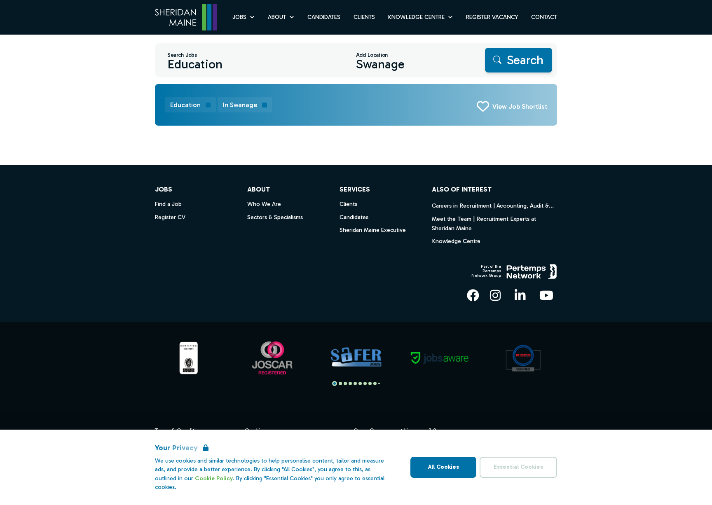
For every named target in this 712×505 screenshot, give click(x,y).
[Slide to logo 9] (379, 383)
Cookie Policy (214, 478)
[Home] (186, 17)
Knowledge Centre (456, 241)
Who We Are (264, 204)
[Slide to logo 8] (375, 383)
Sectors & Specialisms (275, 217)
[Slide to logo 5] (360, 383)
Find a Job (168, 204)
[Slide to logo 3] (350, 383)
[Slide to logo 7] (370, 383)
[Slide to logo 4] (355, 383)
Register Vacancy (492, 17)
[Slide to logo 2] (345, 383)
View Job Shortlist (519, 106)
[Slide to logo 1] (340, 383)
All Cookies (443, 466)
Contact (544, 17)
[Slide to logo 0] (334, 383)
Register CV (170, 217)
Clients (364, 17)
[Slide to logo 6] (365, 383)
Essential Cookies (518, 466)
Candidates (323, 17)
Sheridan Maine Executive (373, 230)
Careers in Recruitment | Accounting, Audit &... (493, 205)
